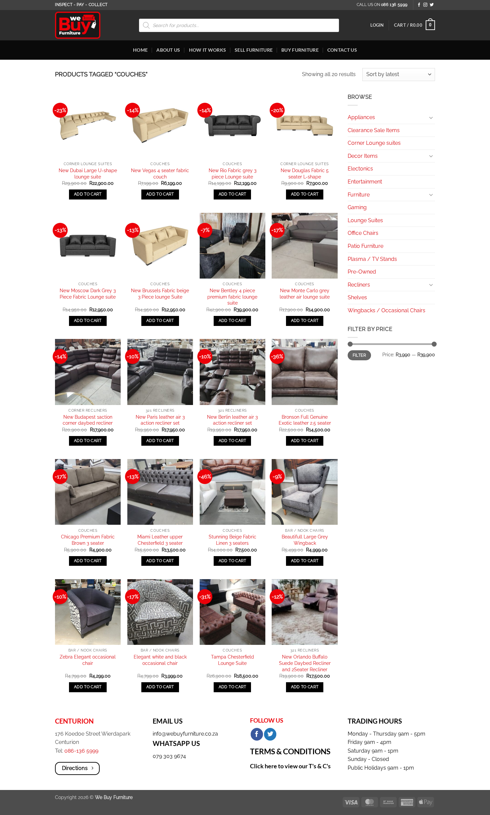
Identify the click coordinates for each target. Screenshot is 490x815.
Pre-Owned (362, 272)
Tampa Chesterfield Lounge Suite (232, 660)
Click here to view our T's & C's (290, 766)
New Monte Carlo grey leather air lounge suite (305, 294)
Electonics (360, 168)
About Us (168, 50)
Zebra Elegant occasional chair (88, 660)
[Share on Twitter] (270, 734)
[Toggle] (431, 117)
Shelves (357, 297)
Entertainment (365, 181)
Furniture (359, 194)
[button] (377, 25)
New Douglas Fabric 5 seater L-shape (305, 173)
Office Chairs (363, 233)
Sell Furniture (254, 50)
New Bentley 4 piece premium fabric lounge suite (232, 297)
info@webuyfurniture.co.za (185, 734)
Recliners (359, 285)
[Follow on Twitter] (432, 5)
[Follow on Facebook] (419, 5)
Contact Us (342, 50)
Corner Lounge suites (374, 143)
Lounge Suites (365, 220)
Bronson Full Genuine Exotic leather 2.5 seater (305, 420)
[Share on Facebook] (257, 734)
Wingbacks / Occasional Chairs (386, 310)
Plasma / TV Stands (372, 259)
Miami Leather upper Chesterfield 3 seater (160, 540)
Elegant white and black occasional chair (160, 660)
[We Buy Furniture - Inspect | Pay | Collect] (82, 25)
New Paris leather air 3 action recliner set (160, 420)
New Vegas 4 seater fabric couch (160, 173)
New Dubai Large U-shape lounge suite (88, 173)
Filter (359, 355)
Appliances (361, 117)
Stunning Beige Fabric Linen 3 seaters (232, 540)
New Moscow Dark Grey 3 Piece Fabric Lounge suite (88, 294)
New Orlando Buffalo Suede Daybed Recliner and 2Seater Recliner (305, 663)
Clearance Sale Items (374, 130)
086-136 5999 (81, 751)
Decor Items (363, 156)
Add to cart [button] (88, 194)
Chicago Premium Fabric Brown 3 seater (88, 540)
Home (140, 50)
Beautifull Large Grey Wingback (305, 540)
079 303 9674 (169, 756)
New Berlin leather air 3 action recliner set (232, 420)
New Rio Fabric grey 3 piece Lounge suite (232, 173)
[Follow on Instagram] (425, 5)
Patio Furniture (365, 246)
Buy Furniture (300, 50)
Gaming (357, 207)
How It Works (207, 50)
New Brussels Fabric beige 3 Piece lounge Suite (160, 294)
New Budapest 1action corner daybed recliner (88, 420)
